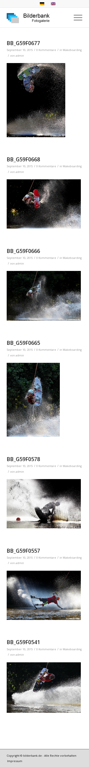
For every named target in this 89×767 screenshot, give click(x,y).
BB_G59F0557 (23, 550)
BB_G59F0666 (23, 251)
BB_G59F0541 (23, 642)
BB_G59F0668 (23, 159)
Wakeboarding (72, 50)
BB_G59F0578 (23, 459)
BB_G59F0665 (23, 342)
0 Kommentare (46, 50)
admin (20, 55)
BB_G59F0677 (23, 43)
